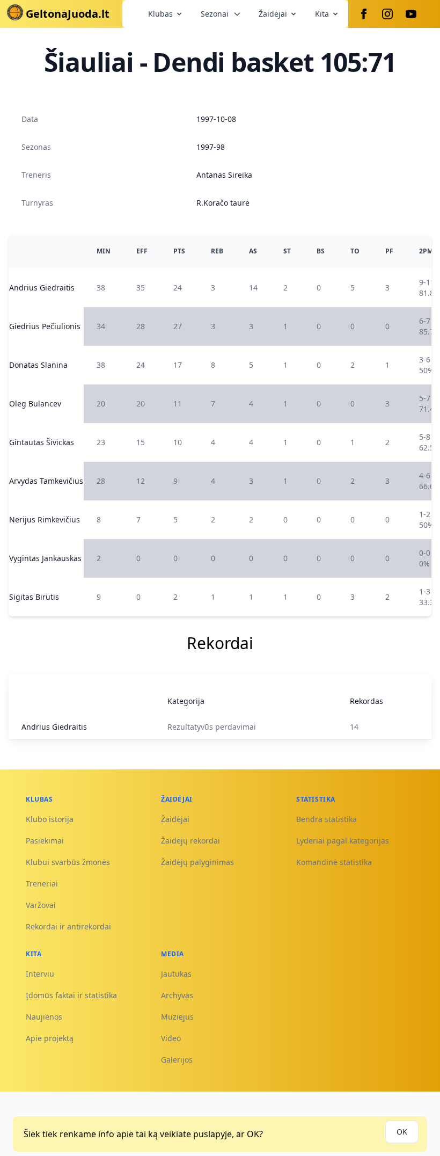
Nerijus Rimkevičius (44, 519)
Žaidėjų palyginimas (197, 862)
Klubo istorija (50, 819)
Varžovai (41, 905)
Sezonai (215, 14)
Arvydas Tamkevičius (46, 481)
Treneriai (42, 883)
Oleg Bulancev (35, 403)
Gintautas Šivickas (41, 442)
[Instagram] (387, 14)
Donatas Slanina (38, 365)
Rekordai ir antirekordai (68, 926)
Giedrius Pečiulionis (44, 326)
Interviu (40, 974)
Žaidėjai (273, 14)
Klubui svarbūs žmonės (68, 862)
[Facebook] (363, 14)
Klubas (160, 14)
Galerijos (177, 1060)
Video (171, 1038)
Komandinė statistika (334, 862)
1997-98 (210, 147)
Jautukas (176, 974)
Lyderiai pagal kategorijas (342, 840)
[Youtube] (411, 14)
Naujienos (44, 1017)
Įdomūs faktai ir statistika (71, 995)
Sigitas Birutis (34, 597)
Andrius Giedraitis (42, 287)
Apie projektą (50, 1038)
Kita (322, 14)
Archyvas (177, 995)
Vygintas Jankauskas (45, 558)
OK (402, 1131)
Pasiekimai (45, 840)
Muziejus (177, 1017)
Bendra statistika (326, 819)
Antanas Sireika (224, 175)
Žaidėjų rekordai (190, 840)
